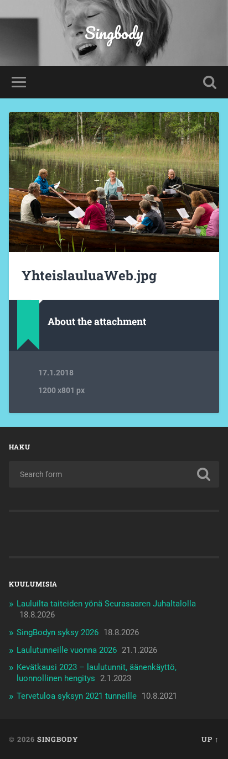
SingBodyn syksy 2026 (58, 632)
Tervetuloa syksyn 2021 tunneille (77, 696)
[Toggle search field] (209, 82)
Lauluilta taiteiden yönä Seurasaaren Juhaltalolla (106, 604)
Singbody (114, 32)
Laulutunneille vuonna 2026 (67, 650)
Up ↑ (210, 739)
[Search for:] (114, 474)
